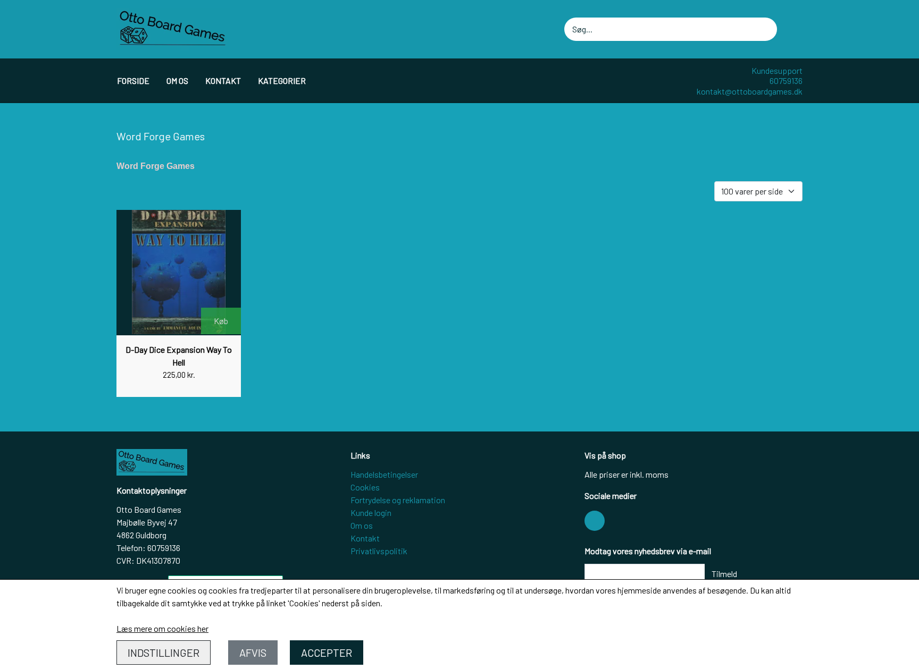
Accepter (326, 652)
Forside (133, 80)
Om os (177, 80)
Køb (221, 321)
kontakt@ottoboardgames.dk (750, 91)
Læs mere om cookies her (162, 628)
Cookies (365, 487)
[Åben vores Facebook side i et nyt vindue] (594, 521)
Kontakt (223, 80)
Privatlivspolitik (378, 551)
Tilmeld (724, 574)
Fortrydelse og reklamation (397, 500)
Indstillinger (163, 652)
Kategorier (282, 80)
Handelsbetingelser (384, 474)
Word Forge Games (155, 166)
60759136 (786, 80)
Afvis (252, 652)
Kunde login (370, 512)
